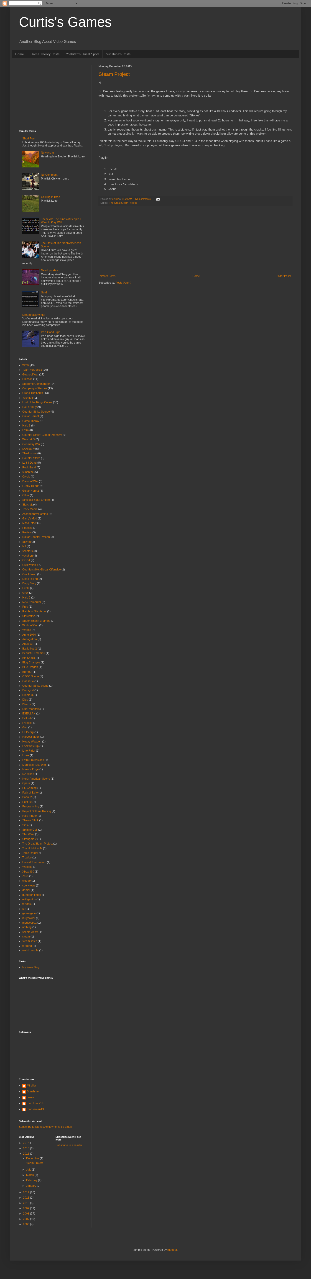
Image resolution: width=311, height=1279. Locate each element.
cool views (28, 885)
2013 (26, 1153)
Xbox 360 (28, 871)
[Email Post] (158, 199)
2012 (26, 1192)
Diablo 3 (27, 695)
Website (27, 866)
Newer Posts (107, 276)
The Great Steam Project (123, 202)
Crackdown (29, 574)
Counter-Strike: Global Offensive (42, 435)
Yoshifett (27, 397)
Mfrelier (31, 1085)
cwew (30, 1097)
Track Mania (30, 509)
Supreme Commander (36, 383)
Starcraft (27, 504)
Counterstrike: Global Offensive (41, 569)
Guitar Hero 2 (30, 490)
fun (24, 908)
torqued (27, 946)
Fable (25, 588)
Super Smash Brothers (36, 620)
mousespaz (29, 922)
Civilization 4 (30, 565)
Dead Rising (30, 578)
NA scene (28, 774)
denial (26, 890)
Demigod (28, 690)
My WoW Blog (31, 967)
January (31, 1185)
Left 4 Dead (29, 462)
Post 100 (27, 802)
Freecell (27, 722)
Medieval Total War (34, 764)
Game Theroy (30, 421)
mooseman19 (35, 1109)
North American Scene (36, 778)
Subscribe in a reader (69, 1145)
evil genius (29, 899)
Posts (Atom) (123, 282)
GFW (25, 592)
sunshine (28, 472)
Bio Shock (28, 658)
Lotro (25, 430)
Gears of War (30, 374)
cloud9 (26, 880)
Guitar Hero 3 (30, 416)
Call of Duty (29, 407)
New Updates (49, 270)
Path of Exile (30, 792)
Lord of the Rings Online (37, 402)
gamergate (29, 913)
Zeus (25, 876)
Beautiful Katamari (33, 653)
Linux (25, 755)
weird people (30, 950)
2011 (26, 1197)
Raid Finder (29, 815)
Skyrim (26, 541)
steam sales (29, 941)
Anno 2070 (29, 634)
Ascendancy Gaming (35, 514)
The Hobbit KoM (32, 848)
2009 (26, 1208)
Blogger (172, 1249)
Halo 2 (26, 597)
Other (25, 495)
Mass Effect (29, 523)
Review (27, 532)
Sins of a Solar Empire (36, 499)
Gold (44, 292)
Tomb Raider (30, 853)
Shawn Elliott (30, 820)
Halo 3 (26, 425)
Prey (25, 606)
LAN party (28, 448)
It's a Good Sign (50, 332)
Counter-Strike (31, 458)
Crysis (26, 476)
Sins (25, 825)
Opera (26, 783)
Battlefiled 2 (29, 648)
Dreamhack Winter (33, 314)
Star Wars (28, 834)
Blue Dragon (30, 667)
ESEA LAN (29, 713)
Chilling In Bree (50, 197)
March (30, 1175)
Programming (30, 806)
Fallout (26, 718)
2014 (26, 1148)
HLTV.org (28, 732)
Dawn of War (30, 481)
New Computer (31, 602)
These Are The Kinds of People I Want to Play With (61, 221)
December (33, 1158)
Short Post (28, 138)
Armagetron (29, 639)
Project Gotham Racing (36, 811)
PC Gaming (29, 788)
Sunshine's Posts (118, 54)
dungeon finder (31, 894)
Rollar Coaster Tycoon (36, 537)
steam (26, 936)
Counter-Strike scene (35, 685)
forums (26, 904)
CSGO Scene (30, 676)
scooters (27, 551)
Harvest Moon (31, 736)
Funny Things (30, 486)
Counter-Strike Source (36, 411)
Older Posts (284, 276)
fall (24, 546)
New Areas (47, 152)
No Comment (49, 174)
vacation (27, 555)
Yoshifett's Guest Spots (82, 54)
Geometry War (31, 444)
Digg (25, 699)
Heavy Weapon (31, 741)
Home (19, 54)
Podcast (27, 527)
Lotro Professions (33, 760)
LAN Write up (30, 746)
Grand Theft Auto (32, 393)
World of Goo (30, 625)
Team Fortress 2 (32, 369)
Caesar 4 (28, 681)
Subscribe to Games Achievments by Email (45, 1126)
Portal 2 (27, 797)
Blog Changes (31, 662)
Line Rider (28, 750)
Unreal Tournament (34, 862)
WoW (25, 365)
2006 (26, 1224)
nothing (27, 927)
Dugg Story (29, 583)
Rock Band (29, 467)
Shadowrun (29, 453)
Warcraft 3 (28, 439)
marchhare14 (35, 1103)
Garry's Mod (29, 518)
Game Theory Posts (45, 54)
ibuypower (28, 918)
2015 (26, 1143)
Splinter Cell (30, 829)
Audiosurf (28, 643)
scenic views (30, 932)
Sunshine (33, 1091)
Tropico (27, 857)
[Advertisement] (195, 240)
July (29, 1169)
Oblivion (27, 379)
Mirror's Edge (30, 769)
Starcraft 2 (28, 616)
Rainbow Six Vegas (34, 611)
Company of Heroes (34, 388)
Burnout (27, 671)
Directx (26, 704)
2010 (26, 1203)
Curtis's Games (65, 22)
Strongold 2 (29, 839)
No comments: (143, 199)
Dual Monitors (31, 709)
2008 (26, 1213)
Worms (26, 630)
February (32, 1180)
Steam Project (114, 74)
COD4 (26, 560)
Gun (25, 727)
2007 (26, 1219)
